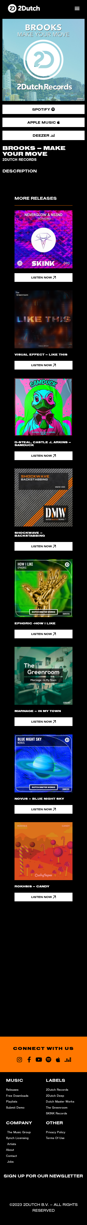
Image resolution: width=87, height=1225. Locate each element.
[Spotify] (48, 1059)
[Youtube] (39, 1059)
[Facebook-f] (29, 1059)
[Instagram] (19, 1059)
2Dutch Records (19, 159)
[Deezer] (68, 1059)
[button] (77, 8)
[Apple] (58, 1059)
